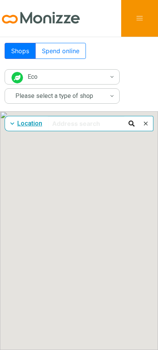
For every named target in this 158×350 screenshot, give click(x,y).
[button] (139, 18)
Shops (20, 51)
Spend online (60, 51)
